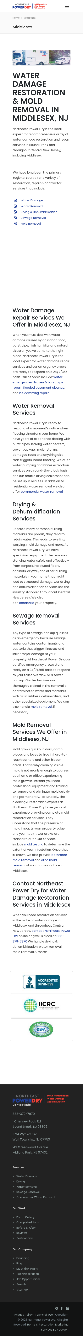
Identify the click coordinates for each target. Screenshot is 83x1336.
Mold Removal (31, 224)
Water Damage (32, 200)
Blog (19, 1263)
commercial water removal (42, 491)
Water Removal (32, 206)
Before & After (26, 1228)
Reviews (21, 1233)
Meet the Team (27, 1269)
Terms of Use (44, 1315)
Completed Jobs (27, 1222)
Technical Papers (28, 1274)
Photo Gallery (25, 1217)
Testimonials (25, 1238)
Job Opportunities (28, 1279)
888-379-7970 (24, 1114)
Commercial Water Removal (35, 1197)
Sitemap (22, 1290)
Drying (20, 1181)
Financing (22, 1258)
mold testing (33, 844)
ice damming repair (34, 393)
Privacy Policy (23, 1315)
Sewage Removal (33, 218)
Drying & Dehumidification (39, 212)
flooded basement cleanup (43, 387)
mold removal (41, 706)
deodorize (26, 603)
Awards (21, 1284)
